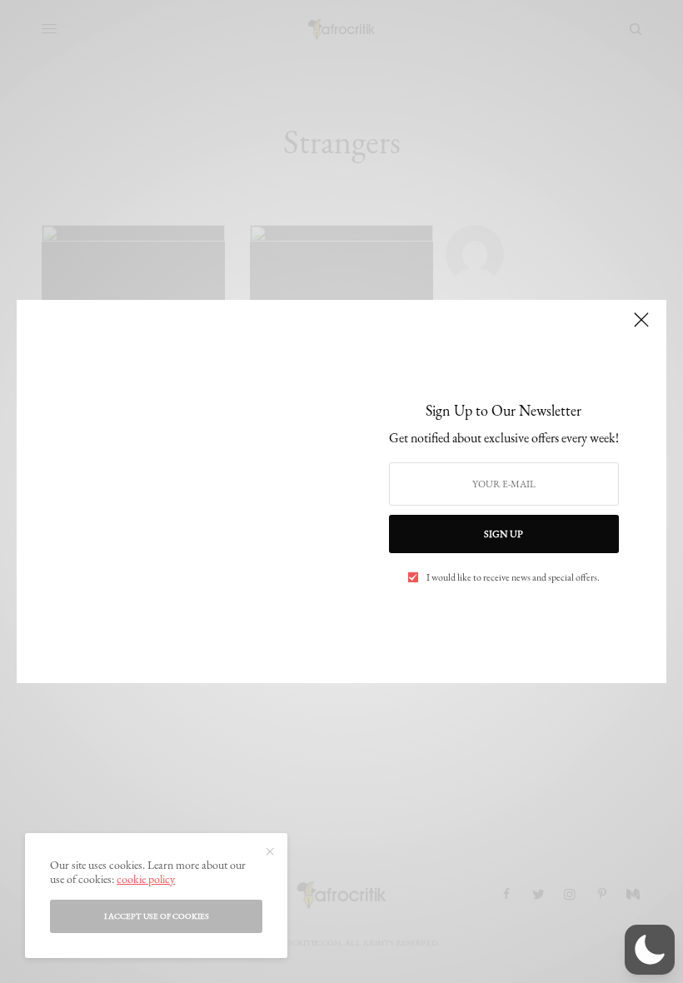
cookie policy (146, 878)
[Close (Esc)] (641, 326)
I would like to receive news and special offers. (513, 577)
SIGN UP (503, 534)
